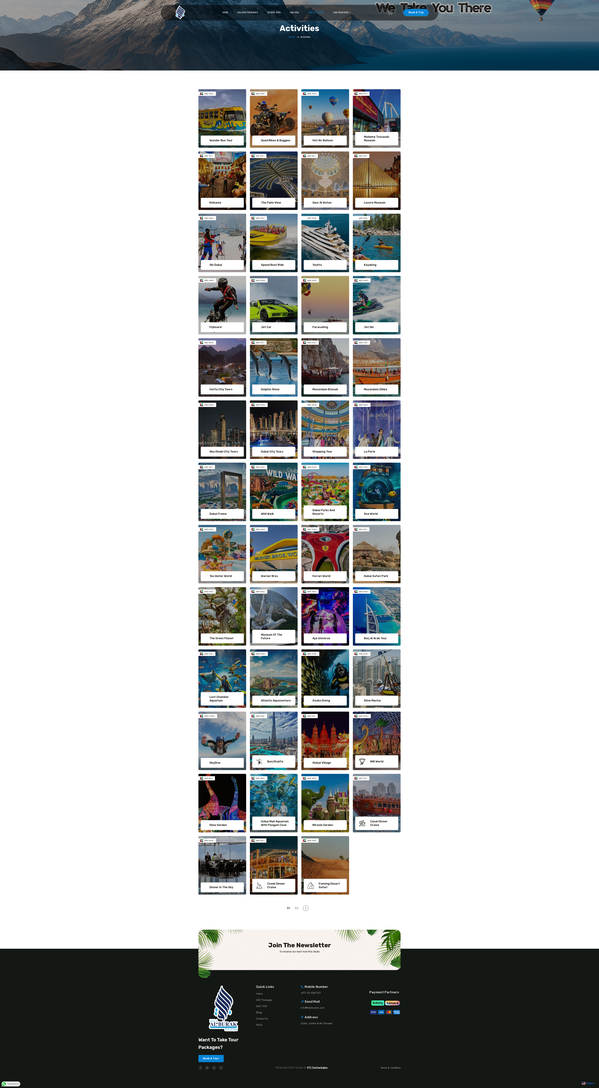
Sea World (371, 514)
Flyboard (215, 327)
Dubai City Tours (272, 451)
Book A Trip (416, 12)
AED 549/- (261, 405)
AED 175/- (363, 343)
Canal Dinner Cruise (379, 823)
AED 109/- (312, 592)
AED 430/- (312, 654)
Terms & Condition (390, 1067)
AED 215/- (261, 467)
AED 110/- (260, 218)
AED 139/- (209, 592)
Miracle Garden (322, 825)
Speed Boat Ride (272, 265)
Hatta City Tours (220, 389)
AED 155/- (261, 592)
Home (225, 12)
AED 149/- (312, 841)
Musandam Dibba (375, 389)
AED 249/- (364, 592)
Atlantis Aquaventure (276, 700)
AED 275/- (312, 343)
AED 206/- (364, 405)
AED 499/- (261, 280)
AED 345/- (261, 529)
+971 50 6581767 (311, 993)
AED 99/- (260, 156)
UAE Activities (316, 12)
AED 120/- (364, 218)
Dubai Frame (218, 514)
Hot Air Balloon (322, 140)
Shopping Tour (322, 451)
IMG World (376, 761)
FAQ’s (259, 1025)
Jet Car (266, 327)
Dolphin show (270, 389)
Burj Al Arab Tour (375, 638)
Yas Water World (220, 576)
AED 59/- (363, 156)
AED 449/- (312, 405)
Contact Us (262, 1018)
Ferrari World (321, 576)
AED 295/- (312, 467)
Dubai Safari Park (376, 576)
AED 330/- (261, 654)
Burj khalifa (275, 761)
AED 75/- (208, 156)
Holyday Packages (247, 12)
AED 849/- (209, 405)
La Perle (369, 451)
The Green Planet (221, 638)
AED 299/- (312, 280)
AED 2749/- (210, 716)
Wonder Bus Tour (221, 140)
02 (296, 908)
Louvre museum (374, 202)
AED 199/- (261, 94)
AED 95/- (363, 94)
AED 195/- (209, 94)
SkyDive (214, 762)
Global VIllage (321, 762)
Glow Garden (218, 825)
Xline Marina (372, 700)
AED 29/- (311, 716)
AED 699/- (209, 343)
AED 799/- (312, 94)
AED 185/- (261, 778)
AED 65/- (311, 156)
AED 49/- (208, 467)
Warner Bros (269, 576)
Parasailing (320, 327)
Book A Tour (211, 1058)
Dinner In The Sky (221, 887)
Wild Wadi (267, 514)
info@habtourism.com (312, 1008)
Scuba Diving (321, 700)
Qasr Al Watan (322, 202)
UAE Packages (341, 12)
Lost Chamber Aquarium (219, 698)
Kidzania (215, 202)
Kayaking (370, 265)
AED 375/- (364, 467)
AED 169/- (260, 716)
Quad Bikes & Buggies (275, 140)
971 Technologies (317, 1067)
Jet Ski (369, 327)
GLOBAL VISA (273, 12)
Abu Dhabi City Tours (223, 451)
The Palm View (271, 202)
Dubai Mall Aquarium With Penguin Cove (275, 823)
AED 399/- (312, 218)
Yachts (317, 265)
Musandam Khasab (325, 389)
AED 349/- (209, 280)
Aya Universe (321, 638)
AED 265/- (209, 218)
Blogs (259, 1012)
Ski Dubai (215, 265)
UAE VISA (294, 12)
